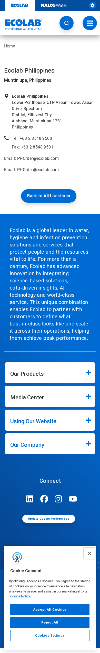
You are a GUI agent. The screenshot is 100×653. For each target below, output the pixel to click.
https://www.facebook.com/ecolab (44, 499)
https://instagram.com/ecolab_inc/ (58, 499)
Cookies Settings (50, 635)
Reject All (49, 622)
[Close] (89, 553)
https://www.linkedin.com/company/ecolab (30, 499)
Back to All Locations (48, 195)
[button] (66, 23)
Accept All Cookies (50, 609)
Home (9, 46)
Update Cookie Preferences (48, 518)
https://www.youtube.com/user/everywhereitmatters (73, 499)
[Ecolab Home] (21, 24)
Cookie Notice (20, 596)
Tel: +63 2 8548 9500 (32, 138)
